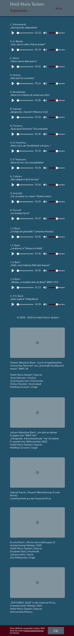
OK (56, 631)
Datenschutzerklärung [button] (34, 630)
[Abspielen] (13, 33)
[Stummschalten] (45, 33)
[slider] (25, 33)
